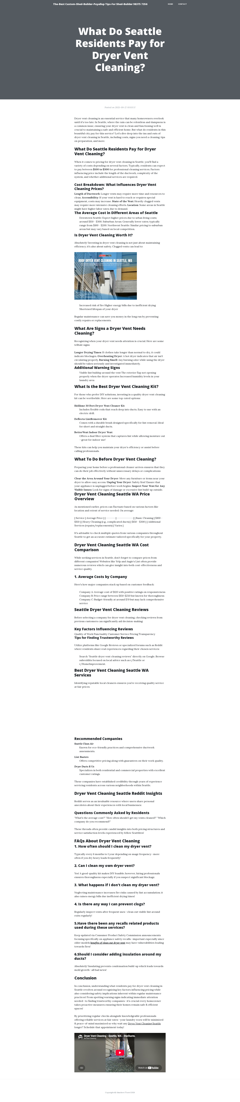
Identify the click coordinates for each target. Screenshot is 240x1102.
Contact (182, 4)
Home (170, 4)
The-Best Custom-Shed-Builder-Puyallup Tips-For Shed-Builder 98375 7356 (100, 4)
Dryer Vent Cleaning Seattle (144, 1023)
